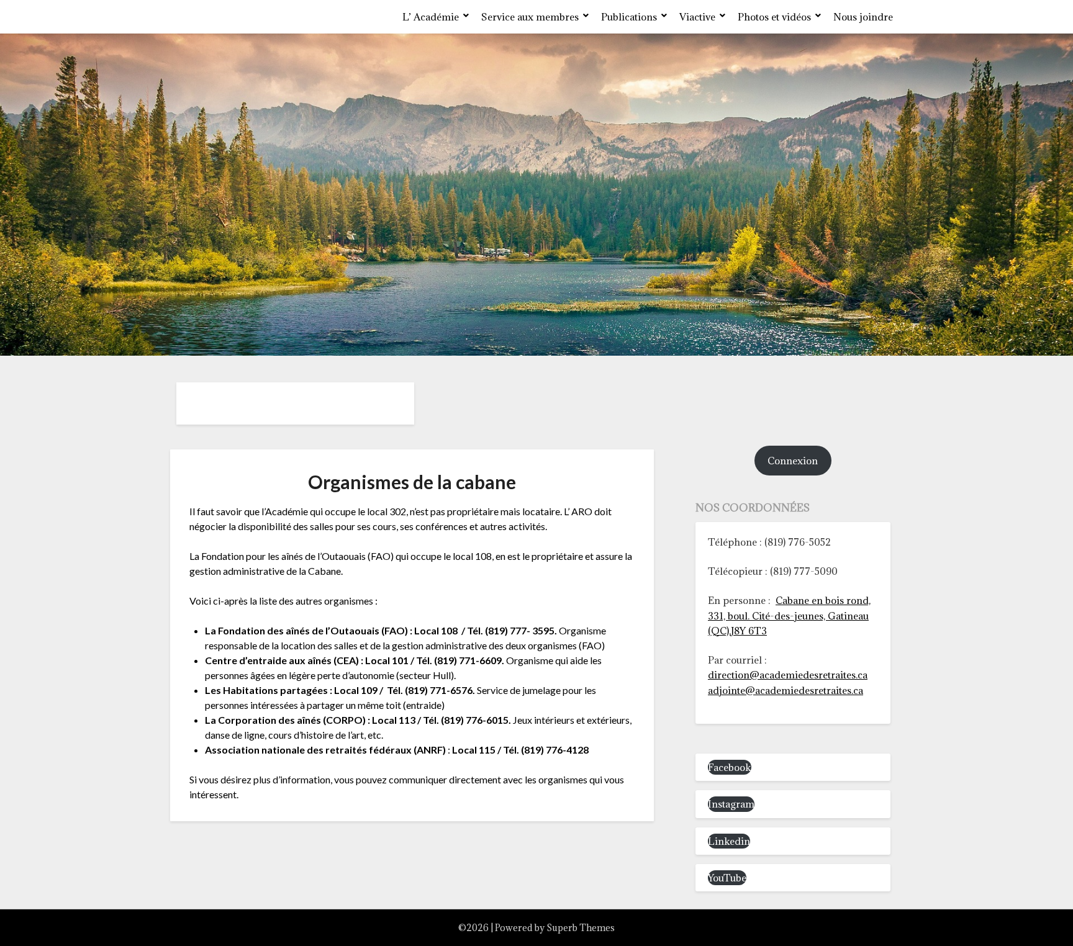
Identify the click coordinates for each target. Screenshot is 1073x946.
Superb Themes (580, 928)
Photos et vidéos (774, 17)
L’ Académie (430, 17)
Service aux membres (530, 17)
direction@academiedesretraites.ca (787, 675)
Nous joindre (863, 17)
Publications (629, 17)
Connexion (792, 460)
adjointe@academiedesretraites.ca (785, 690)
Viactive (697, 17)
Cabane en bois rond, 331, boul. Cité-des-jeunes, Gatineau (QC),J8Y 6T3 (789, 615)
